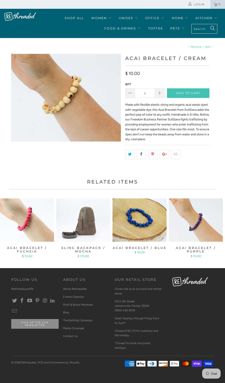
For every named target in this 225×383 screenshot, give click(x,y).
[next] (115, 101)
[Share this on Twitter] (130, 154)
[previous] (17, 101)
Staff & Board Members (78, 304)
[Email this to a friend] (175, 154)
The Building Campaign (78, 320)
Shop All (74, 18)
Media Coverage (73, 328)
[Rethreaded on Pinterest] (37, 301)
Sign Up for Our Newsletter (34, 324)
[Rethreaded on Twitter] (14, 301)
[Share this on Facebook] (141, 154)
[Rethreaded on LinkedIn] (52, 301)
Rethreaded (28, 362)
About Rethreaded (75, 288)
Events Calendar (73, 296)
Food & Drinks (120, 28)
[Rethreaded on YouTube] (30, 301)
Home (178, 18)
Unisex (126, 18)
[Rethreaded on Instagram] (45, 301)
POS (40, 362)
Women (99, 18)
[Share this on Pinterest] (153, 154)
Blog (66, 312)
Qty (128, 84)
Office (153, 18)
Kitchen (205, 18)
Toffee (155, 28)
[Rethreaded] (20, 16)
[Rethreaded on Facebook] (22, 301)
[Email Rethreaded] (14, 311)
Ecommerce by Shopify (64, 362)
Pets (175, 28)
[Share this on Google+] (164, 154)
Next (208, 46)
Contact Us (70, 336)
